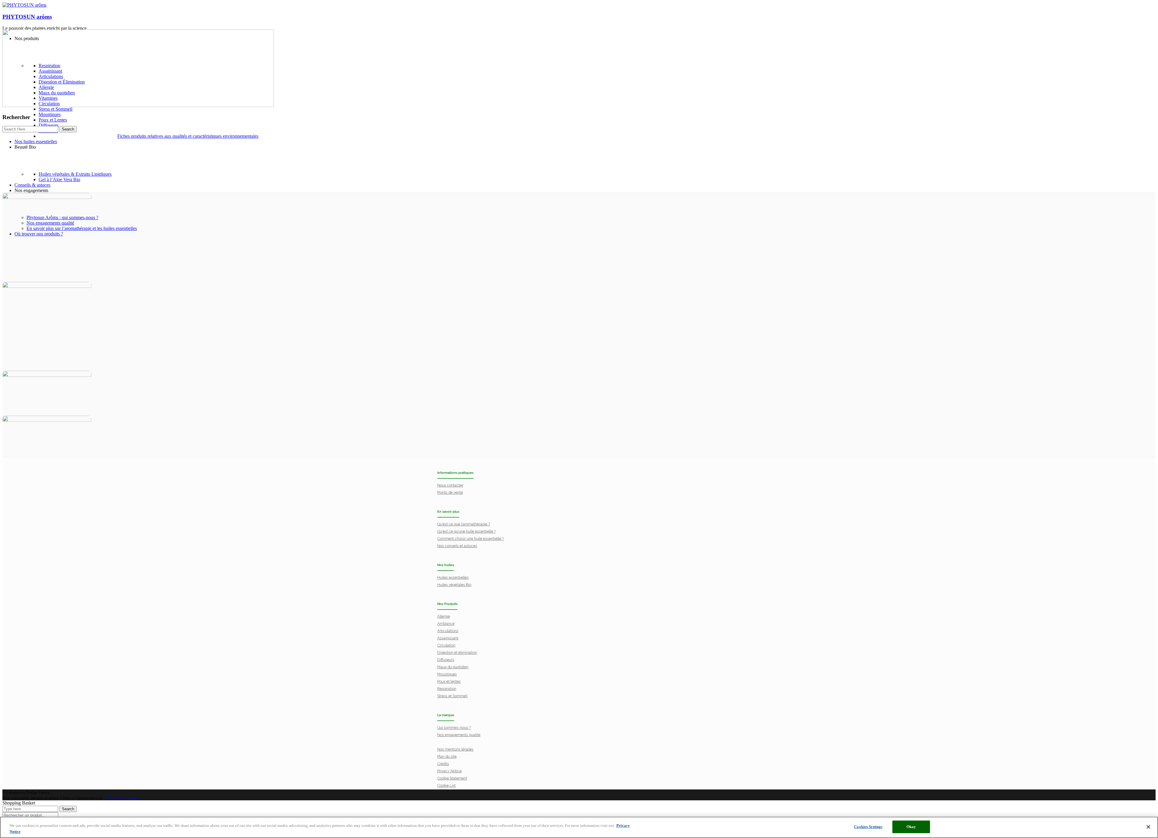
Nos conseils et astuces (457, 546)
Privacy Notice (449, 771)
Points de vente (450, 492)
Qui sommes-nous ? (454, 728)
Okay (911, 826)
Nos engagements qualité (458, 735)
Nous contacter (450, 485)
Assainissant (447, 638)
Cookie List (446, 785)
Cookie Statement (452, 778)
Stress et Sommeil (452, 696)
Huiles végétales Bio (454, 585)
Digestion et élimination (457, 653)
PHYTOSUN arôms (27, 17)
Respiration (446, 689)
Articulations (447, 631)
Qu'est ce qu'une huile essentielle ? (466, 531)
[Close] (1148, 826)
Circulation (446, 645)
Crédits (443, 764)
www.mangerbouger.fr (122, 797)
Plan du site (447, 757)
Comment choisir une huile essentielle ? (470, 539)
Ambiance (445, 624)
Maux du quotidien (452, 667)
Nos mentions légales (455, 749)
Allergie (443, 616)
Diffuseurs (445, 660)
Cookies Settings (868, 826)
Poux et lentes (449, 681)
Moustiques (447, 674)
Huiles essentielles (453, 577)
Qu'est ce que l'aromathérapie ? (463, 524)
